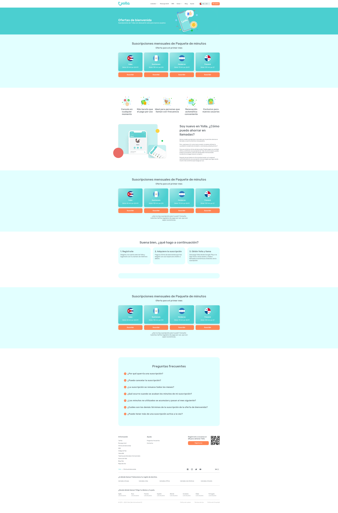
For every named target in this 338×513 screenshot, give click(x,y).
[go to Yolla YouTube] (200, 469)
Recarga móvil (164, 3)
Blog (186, 3)
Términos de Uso (199, 502)
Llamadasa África (165, 481)
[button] (204, 3)
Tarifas (120, 440)
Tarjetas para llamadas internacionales (129, 456)
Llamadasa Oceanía (206, 481)
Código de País (122, 451)
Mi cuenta (216, 3)
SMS (172, 3)
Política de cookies (185, 502)
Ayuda (192, 3)
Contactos (150, 443)
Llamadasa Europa (123, 481)
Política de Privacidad (213, 502)
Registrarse (198, 443)
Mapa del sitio (122, 463)
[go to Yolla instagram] (192, 469)
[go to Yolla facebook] (188, 469)
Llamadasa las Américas (187, 481)
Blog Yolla (121, 461)
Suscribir (130, 75)
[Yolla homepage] (124, 4)
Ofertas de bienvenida (124, 446)
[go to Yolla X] (196, 469)
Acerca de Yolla (122, 458)
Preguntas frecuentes (153, 440)
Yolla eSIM (121, 453)
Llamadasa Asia (143, 481)
